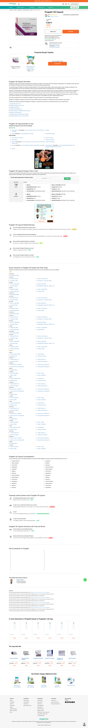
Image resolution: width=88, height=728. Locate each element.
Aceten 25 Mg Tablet (14, 291)
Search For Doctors (40, 708)
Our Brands (31, 7)
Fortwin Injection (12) (14, 359)
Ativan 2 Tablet (13, 375)
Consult (10, 7)
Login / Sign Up (74, 7)
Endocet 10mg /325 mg (42, 278)
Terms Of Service (26, 702)
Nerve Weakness (49, 145)
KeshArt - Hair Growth (13, 710)
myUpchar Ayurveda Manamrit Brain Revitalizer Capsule (30, 68)
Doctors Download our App (55, 703)
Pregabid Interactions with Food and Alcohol (19, 116)
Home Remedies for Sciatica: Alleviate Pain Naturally (32, 145)
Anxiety (13, 133)
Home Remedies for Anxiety (27, 133)
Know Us (12, 698)
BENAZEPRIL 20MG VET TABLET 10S (45, 286)
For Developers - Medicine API (42, 713)
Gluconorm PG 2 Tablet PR (43, 364)
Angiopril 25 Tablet (14, 289)
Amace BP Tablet (14, 286)
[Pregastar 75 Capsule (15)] (61, 653)
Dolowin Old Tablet (14, 361)
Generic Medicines (40, 705)
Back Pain (14, 141)
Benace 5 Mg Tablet (41, 284)
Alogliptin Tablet (13, 370)
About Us (11, 700)
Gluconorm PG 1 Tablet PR (16, 364)
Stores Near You (40, 707)
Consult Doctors (40, 702)
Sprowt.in (11, 707)
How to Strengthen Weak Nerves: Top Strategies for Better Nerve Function (60, 146)
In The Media (12, 702)
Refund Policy (26, 703)
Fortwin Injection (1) (41, 359)
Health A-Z (50, 7)
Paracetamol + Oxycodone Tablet (44, 280)
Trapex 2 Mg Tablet (14, 373)
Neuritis (13, 148)
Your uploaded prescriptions (54, 47)
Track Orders (39, 703)
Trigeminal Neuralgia (49, 141)
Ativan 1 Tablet (40, 373)
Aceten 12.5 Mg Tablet (42, 289)
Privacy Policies (26, 700)
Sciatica (13, 145)
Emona (11, 712)
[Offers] (63, 4)
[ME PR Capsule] (73, 653)
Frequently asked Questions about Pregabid (19, 114)
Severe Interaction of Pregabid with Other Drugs (20, 110)
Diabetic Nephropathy (50, 133)
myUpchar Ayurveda (13, 708)
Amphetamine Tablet (14, 275)
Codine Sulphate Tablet (15, 354)
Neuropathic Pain (15, 130)
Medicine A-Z (41, 7)
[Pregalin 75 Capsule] (50, 653)
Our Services (40, 698)
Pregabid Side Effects (14, 107)
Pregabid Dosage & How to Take (17, 105)
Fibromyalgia (14, 139)
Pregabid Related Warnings (16, 109)
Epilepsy (47, 130)
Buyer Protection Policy (27, 705)
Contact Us (11, 703)
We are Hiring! (12, 705)
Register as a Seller (40, 710)
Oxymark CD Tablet (41, 356)
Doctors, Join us (53, 700)
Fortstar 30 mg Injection (42, 361)
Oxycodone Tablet (14, 280)
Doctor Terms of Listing (55, 702)
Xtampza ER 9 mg (14, 278)
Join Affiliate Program (40, 715)
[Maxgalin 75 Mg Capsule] (26, 653)
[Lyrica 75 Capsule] (14, 653)
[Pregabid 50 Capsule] (38, 653)
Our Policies (26, 698)
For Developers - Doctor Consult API (43, 712)
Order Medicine (39, 700)
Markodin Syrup (13, 356)
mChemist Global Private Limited (53, 38)
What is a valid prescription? (54, 44)
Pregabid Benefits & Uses (15, 103)
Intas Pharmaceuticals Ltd (56, 35)
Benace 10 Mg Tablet (14, 284)
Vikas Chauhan (20, 579)
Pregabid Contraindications (15, 112)
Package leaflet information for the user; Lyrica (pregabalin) (40, 592)
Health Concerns (20, 7)
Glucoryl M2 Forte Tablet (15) (43, 366)
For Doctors (53, 698)
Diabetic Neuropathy (49, 139)
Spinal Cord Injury (49, 137)
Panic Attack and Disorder (17, 137)
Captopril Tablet (40, 291)
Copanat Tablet (40, 354)
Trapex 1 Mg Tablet (41, 375)
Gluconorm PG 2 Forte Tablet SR (17, 366)
